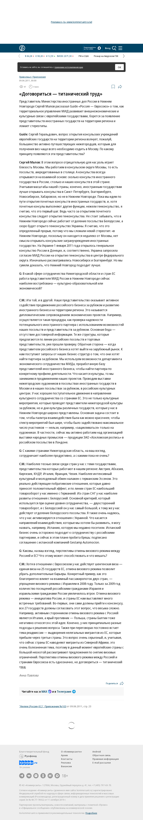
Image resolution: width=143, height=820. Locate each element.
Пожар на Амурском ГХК (106, 56)
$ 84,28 (28, 56)
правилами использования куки (68, 67)
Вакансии (66, 766)
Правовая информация (105, 759)
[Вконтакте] (29, 775)
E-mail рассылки (101, 762)
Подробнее (91, 813)
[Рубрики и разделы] (120, 48)
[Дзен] (36, 775)
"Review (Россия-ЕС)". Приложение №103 (42, 706)
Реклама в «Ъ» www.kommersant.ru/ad (71, 22)
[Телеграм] (21, 775)
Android (96, 751)
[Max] (57, 775)
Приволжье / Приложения (32, 76)
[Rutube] (50, 775)
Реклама (66, 762)
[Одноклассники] (43, 775)
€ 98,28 (39, 56)
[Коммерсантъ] (22, 48)
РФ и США (84, 56)
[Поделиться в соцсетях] (120, 87)
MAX (44, 691)
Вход (108, 48)
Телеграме (64, 691)
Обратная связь (101, 755)
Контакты (66, 759)
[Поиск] (114, 48)
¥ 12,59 (49, 56)
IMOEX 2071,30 (64, 56)
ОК (119, 67)
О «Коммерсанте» (71, 751)
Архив (64, 755)
